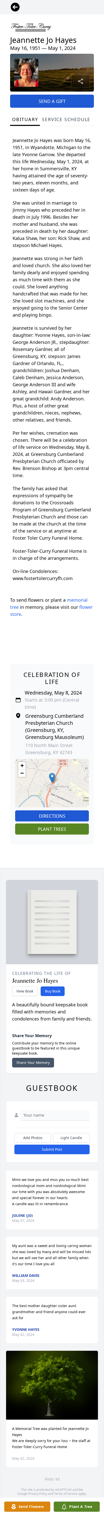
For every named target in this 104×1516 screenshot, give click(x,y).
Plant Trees (52, 829)
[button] (52, 778)
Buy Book (52, 991)
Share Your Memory (33, 1062)
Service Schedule (66, 119)
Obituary (25, 119)
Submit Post (52, 1149)
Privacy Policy (37, 1494)
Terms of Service (65, 1494)
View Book (24, 991)
